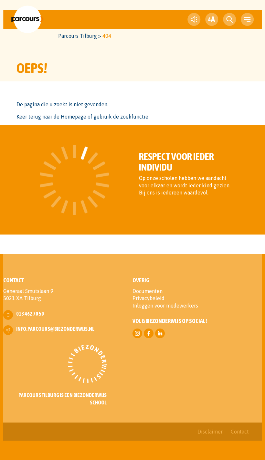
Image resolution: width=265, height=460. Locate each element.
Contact (240, 431)
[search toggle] (229, 19)
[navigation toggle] (247, 19)
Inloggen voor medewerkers (165, 305)
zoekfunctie (134, 117)
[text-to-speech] (193, 19)
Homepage (73, 117)
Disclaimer (210, 431)
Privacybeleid (148, 298)
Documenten (147, 291)
